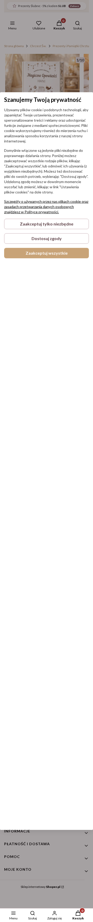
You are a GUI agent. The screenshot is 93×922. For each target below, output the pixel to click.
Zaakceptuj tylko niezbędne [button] (46, 223)
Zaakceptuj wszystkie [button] (47, 252)
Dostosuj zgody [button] (47, 238)
